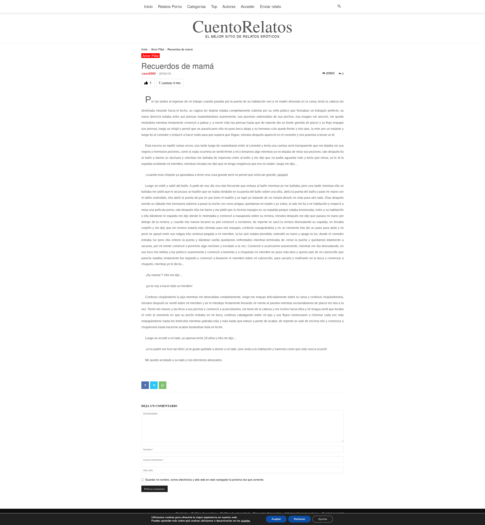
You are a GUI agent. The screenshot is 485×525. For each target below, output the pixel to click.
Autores (228, 6)
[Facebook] (145, 385)
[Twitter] (154, 385)
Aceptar (276, 519)
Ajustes (322, 519)
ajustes (245, 521)
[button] (339, 7)
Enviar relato (270, 6)
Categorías (196, 6)
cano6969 (149, 73)
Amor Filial (157, 49)
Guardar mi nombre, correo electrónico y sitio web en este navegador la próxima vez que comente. (204, 479)
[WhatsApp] (162, 385)
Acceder (248, 6)
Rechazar (299, 519)
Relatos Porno (170, 6)
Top (214, 6)
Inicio (148, 6)
